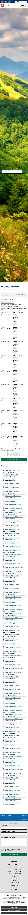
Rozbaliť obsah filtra (20, 294)
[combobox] (21, 2)
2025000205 (3, 313)
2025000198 (3, 411)
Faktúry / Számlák (11, 290)
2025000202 (3, 356)
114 (17, 454)
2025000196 (3, 436)
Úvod (3, 290)
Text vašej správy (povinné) (8, 837)
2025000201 (3, 370)
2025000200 (3, 385)
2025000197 (3, 424)
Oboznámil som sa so (13, 849)
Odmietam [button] (14, 913)
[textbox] (21, 2)
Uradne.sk (22, 463)
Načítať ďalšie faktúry (14, 459)
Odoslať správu (14, 854)
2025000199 (3, 399)
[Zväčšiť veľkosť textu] (9, 1)
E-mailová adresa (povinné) (8, 831)
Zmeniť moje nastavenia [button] (14, 910)
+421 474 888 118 (14, 887)
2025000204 (3, 327)
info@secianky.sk (14, 885)
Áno (23, 815)
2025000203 (3, 342)
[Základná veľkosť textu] (6, 1)
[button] (14, 466)
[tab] (14, 466)
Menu (22, 5)
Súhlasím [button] (14, 907)
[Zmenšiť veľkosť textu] (2, 1)
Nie (26, 815)
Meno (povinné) (5, 825)
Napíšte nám (23, 819)
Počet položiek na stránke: (7, 299)
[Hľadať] (23, 172)
